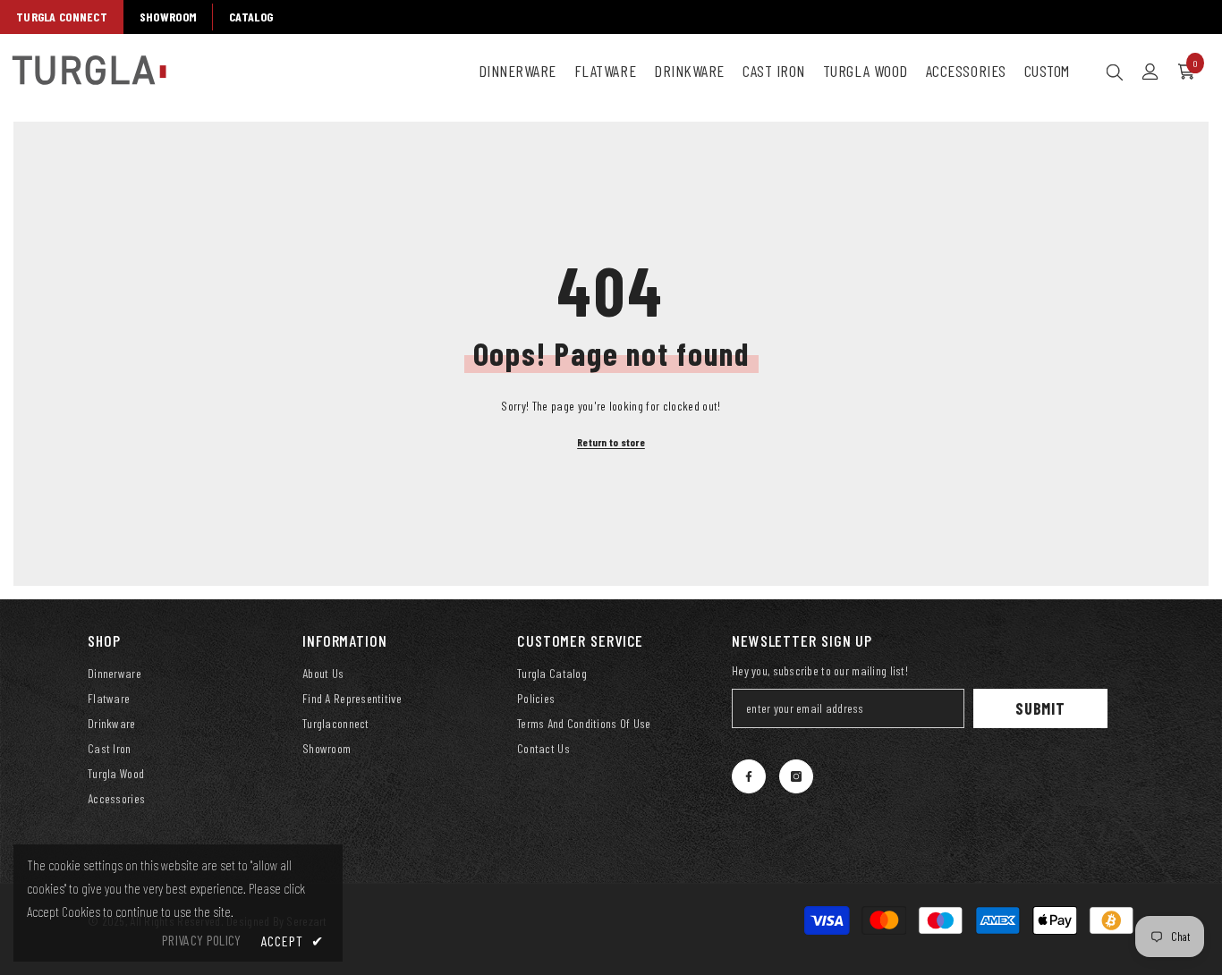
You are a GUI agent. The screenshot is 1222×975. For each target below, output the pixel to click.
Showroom (168, 16)
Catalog (251, 16)
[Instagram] (796, 776)
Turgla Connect (61, 16)
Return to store (611, 442)
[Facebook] (749, 776)
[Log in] (1150, 72)
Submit (1040, 708)
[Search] (1115, 72)
